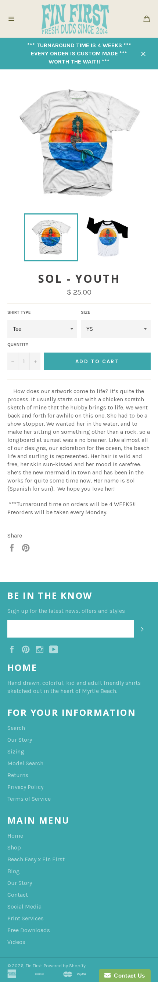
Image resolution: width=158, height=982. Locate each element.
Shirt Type (19, 312)
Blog (13, 871)
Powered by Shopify (65, 965)
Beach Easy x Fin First (36, 859)
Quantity (17, 344)
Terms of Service (29, 798)
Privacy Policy (25, 786)
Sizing (15, 751)
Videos (16, 941)
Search (16, 727)
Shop (14, 847)
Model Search (25, 763)
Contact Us (128, 975)
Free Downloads (28, 930)
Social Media (24, 906)
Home (15, 835)
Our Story (19, 739)
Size (85, 312)
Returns (17, 775)
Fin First (34, 965)
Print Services (25, 918)
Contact (17, 894)
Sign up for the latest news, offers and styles (66, 610)
